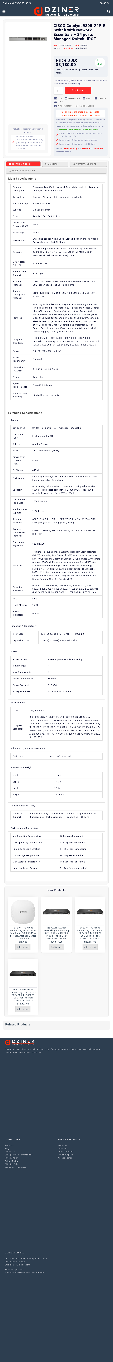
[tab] (23, 164)
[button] (3, 11)
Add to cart (78, 90)
